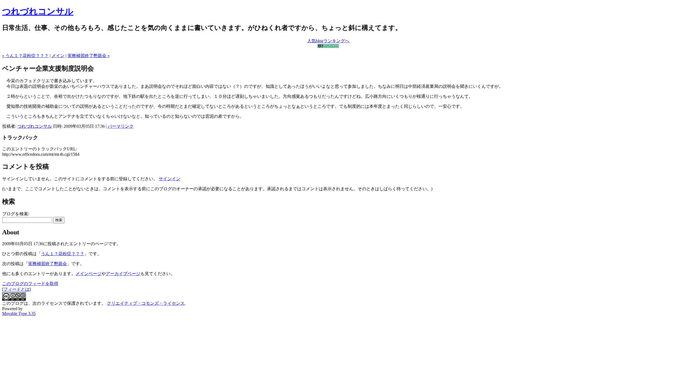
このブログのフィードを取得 (30, 283)
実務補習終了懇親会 (47, 263)
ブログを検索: (15, 214)
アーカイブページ (123, 273)
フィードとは (16, 289)
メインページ (88, 273)
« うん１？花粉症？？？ (25, 55)
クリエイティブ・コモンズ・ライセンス (146, 303)
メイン (58, 55)
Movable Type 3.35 (19, 313)
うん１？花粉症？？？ (62, 253)
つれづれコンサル (37, 11)
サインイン (169, 178)
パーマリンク (121, 126)
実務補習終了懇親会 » (88, 55)
